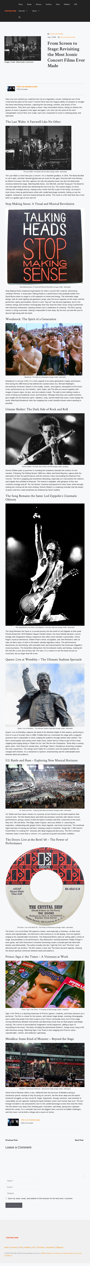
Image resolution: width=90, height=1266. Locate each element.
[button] (19, 17)
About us (50, 1253)
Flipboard (59, 1247)
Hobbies (67, 4)
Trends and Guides (56, 34)
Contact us (58, 1253)
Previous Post (11, 1140)
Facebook (50, 1247)
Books (29, 4)
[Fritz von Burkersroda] (11, 91)
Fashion (49, 4)
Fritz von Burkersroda (67, 37)
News (21, 4)
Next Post (79, 1140)
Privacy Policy (68, 1253)
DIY (75, 4)
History (38, 4)
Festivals (22, 11)
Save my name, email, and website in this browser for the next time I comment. (40, 1198)
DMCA (43, 1253)
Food (57, 4)
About (34, 11)
